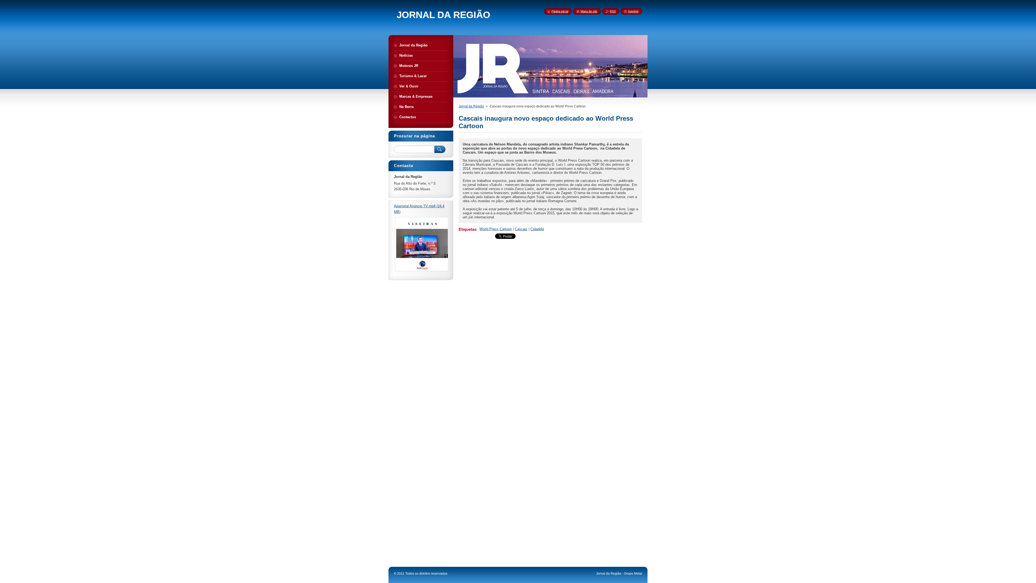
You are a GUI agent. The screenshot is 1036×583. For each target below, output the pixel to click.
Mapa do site (589, 11)
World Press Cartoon (495, 229)
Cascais (521, 229)
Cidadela (537, 229)
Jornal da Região (471, 106)
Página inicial (559, 11)
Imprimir (633, 11)
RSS (613, 11)
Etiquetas (467, 229)
